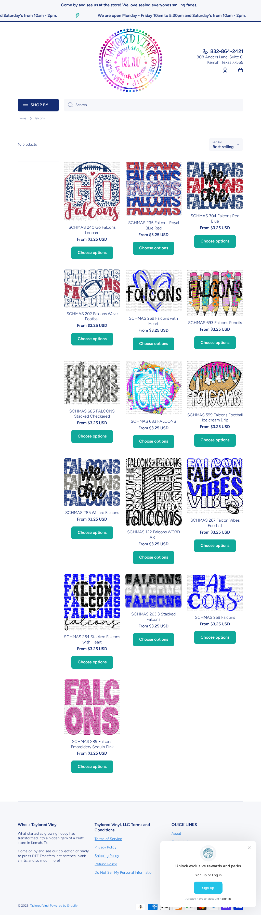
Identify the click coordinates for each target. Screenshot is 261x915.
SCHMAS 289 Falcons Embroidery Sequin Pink (92, 744)
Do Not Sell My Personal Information (124, 872)
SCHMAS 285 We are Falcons (92, 512)
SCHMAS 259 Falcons (215, 617)
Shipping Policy (107, 856)
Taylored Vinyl (39, 905)
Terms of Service (108, 839)
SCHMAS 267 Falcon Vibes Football (215, 523)
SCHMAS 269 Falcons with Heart (153, 321)
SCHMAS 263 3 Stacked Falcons (153, 617)
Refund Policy (106, 864)
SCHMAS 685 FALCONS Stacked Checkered (92, 414)
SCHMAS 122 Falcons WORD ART (153, 535)
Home (22, 118)
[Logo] (130, 60)
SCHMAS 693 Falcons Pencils (215, 322)
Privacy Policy (105, 847)
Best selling (223, 146)
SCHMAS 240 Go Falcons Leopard (92, 230)
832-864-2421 (226, 51)
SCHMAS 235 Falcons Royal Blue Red (153, 225)
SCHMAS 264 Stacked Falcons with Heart (92, 639)
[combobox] (153, 105)
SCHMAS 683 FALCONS (153, 421)
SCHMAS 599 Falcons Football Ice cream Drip (215, 418)
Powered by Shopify (63, 905)
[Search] (68, 105)
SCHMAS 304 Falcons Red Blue (215, 218)
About (176, 833)
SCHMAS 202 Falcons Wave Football (92, 316)
